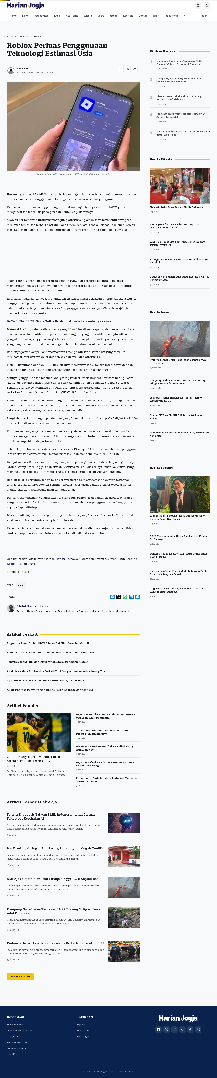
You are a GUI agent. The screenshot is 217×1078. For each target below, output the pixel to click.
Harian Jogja (64, 558)
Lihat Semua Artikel (20, 976)
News (25, 15)
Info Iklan (12, 1054)
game (21, 585)
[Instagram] (174, 1029)
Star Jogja (83, 1036)
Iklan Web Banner (17, 1048)
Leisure (143, 15)
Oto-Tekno (72, 15)
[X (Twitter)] (166, 1029)
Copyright (13, 1036)
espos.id (82, 1024)
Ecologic (128, 15)
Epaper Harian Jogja (21, 563)
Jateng (113, 15)
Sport (101, 15)
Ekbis (57, 15)
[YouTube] (182, 1029)
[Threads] (190, 1029)
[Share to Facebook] (112, 597)
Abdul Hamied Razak (33, 606)
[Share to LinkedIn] (131, 597)
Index (204, 15)
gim (77, 194)
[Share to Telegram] (137, 597)
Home (13, 15)
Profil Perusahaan (17, 1042)
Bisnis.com (83, 1030)
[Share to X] (118, 597)
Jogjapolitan (41, 15)
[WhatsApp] (198, 1029)
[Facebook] (158, 1029)
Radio (156, 15)
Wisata (88, 15)
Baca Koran (172, 15)
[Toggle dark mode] (207, 5)
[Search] (198, 5)
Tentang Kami (15, 1024)
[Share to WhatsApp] (125, 597)
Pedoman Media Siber (19, 1030)
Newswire (23, 68)
